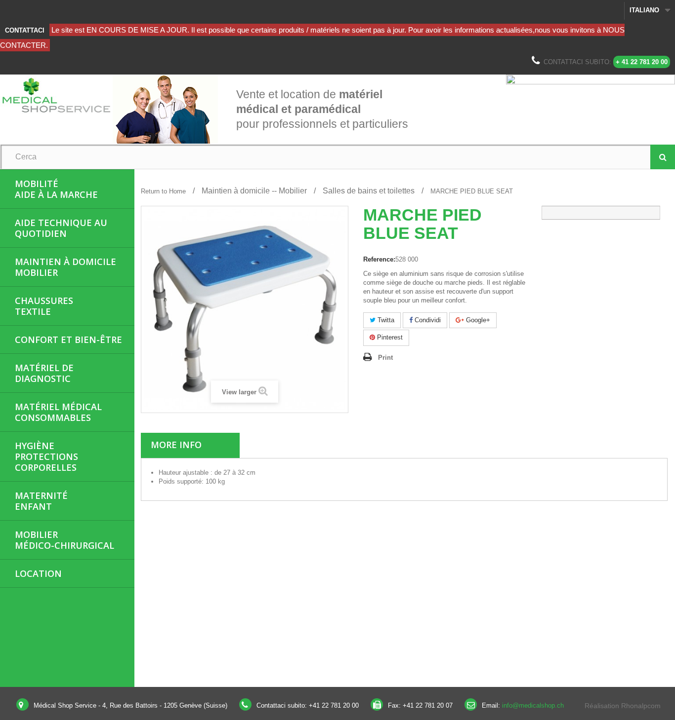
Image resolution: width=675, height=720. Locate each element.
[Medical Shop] (56, 95)
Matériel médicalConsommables (58, 412)
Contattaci (24, 30)
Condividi (427, 320)
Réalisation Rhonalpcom (623, 706)
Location (38, 573)
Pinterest (389, 337)
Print (385, 357)
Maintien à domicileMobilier (65, 267)
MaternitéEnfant (41, 501)
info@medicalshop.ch (533, 705)
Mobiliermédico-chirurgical (64, 540)
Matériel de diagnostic (44, 373)
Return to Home (163, 191)
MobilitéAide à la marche (56, 189)
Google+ (477, 320)
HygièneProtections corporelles (46, 456)
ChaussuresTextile (44, 306)
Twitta (385, 320)
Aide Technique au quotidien (61, 228)
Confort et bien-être (68, 339)
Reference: (379, 259)
